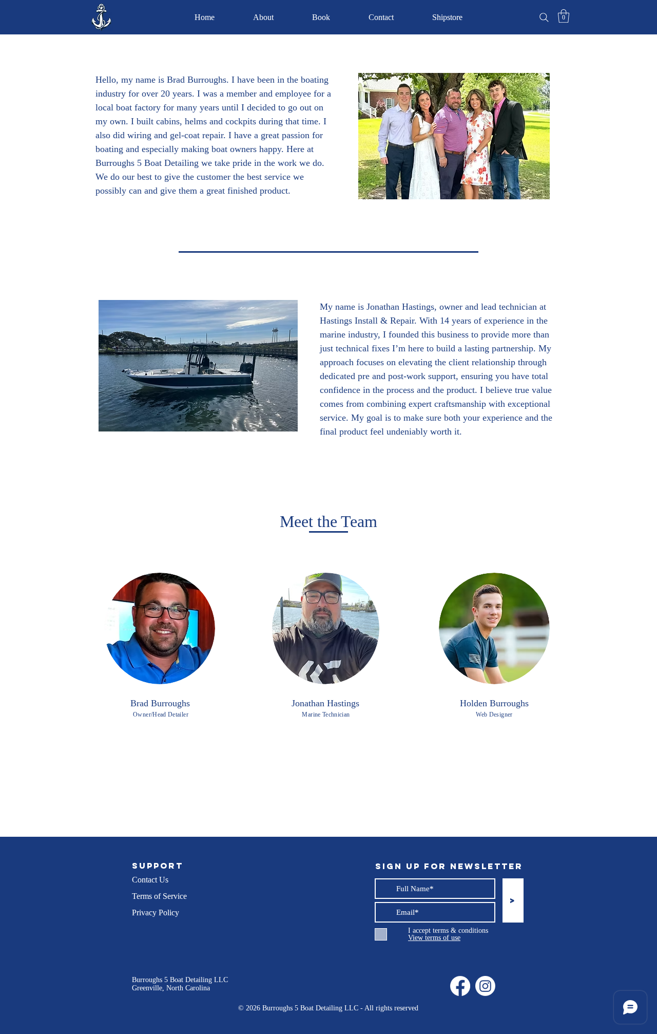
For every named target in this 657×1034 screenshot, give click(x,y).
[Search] (544, 17)
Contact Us (150, 879)
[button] (563, 16)
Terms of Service (159, 896)
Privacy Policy (155, 912)
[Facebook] (460, 986)
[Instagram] (485, 986)
